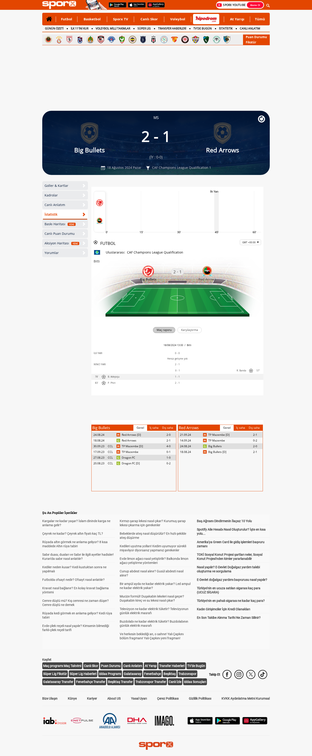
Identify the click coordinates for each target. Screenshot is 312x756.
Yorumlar (52, 253)
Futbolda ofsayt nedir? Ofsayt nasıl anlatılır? (73, 580)
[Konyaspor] (216, 39)
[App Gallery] (254, 723)
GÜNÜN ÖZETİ (54, 28)
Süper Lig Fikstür (55, 674)
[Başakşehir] (143, 39)
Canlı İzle (175, 682)
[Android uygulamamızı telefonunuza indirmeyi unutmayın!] (116, 7)
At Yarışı (237, 19)
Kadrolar (51, 195)
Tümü (260, 19)
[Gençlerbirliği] (48, 39)
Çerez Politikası (168, 698)
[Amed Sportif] (122, 39)
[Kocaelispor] (206, 39)
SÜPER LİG (144, 28)
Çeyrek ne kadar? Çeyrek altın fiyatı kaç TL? (72, 533)
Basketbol (92, 19)
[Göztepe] (174, 39)
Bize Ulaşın (50, 698)
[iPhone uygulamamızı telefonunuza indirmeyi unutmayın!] (135, 7)
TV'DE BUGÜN (202, 28)
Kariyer (92, 698)
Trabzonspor (187, 674)
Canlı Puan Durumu (60, 233)
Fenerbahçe (152, 674)
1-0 (169, 458)
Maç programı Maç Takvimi (62, 666)
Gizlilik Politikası (200, 698)
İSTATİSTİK (226, 28)
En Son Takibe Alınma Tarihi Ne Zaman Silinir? (229, 617)
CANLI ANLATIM (250, 28)
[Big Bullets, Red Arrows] (100, 211)
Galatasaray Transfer (58, 682)
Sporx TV (120, 19)
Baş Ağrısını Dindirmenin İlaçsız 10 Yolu (224, 521)
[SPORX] (156, 745)
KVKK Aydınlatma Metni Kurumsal (246, 698)
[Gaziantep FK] (101, 39)
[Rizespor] (164, 39)
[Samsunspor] (69, 39)
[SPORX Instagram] (239, 674)
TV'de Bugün (196, 666)
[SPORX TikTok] (263, 674)
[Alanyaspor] (90, 39)
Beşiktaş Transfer (120, 682)
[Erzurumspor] (227, 39)
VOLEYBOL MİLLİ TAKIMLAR (113, 28)
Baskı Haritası (59, 224)
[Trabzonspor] (80, 39)
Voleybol (177, 19)
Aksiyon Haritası (61, 243)
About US (114, 698)
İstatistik (51, 214)
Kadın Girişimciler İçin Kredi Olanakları (223, 609)
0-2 (169, 463)
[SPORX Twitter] (251, 674)
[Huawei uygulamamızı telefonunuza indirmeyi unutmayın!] (154, 7)
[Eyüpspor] (195, 39)
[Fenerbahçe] (132, 39)
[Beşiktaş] (153, 39)
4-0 (169, 446)
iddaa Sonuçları (195, 682)
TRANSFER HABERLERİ (172, 28)
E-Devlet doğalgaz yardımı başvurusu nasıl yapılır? (232, 580)
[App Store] (200, 723)
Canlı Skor (149, 19)
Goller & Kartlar (56, 185)
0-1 (169, 452)
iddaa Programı (110, 674)
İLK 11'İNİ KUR (79, 28)
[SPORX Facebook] (227, 674)
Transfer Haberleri (172, 666)
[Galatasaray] (59, 39)
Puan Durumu (256, 37)
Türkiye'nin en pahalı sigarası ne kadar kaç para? (231, 601)
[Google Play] (227, 723)
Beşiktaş (170, 674)
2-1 (169, 440)
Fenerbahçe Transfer (90, 682)
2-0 (169, 435)
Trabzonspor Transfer (150, 682)
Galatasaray (132, 674)
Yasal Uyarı (139, 698)
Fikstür (251, 42)
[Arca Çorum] (185, 39)
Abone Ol (255, 5)
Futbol (66, 19)
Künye (72, 698)
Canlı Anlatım (55, 205)
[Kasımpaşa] (111, 39)
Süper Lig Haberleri (83, 674)
